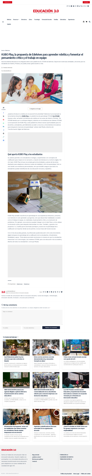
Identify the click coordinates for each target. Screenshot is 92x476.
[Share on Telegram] (3, 130)
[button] (89, 21)
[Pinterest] (78, 6)
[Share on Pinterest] (3, 119)
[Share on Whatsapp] (3, 123)
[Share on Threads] (3, 133)
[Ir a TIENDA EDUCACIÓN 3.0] (86, 21)
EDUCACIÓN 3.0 (7, 71)
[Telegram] (84, 6)
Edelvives (19, 284)
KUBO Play (25, 116)
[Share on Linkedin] (3, 126)
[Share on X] (3, 116)
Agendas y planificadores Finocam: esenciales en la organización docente (45, 428)
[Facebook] (67, 6)
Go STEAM (56, 116)
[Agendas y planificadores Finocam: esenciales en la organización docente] (46, 417)
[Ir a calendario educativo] (83, 21)
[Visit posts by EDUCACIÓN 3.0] (3, 292)
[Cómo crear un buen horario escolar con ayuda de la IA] (75, 347)
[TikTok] (80, 6)
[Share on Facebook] (3, 113)
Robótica (26, 284)
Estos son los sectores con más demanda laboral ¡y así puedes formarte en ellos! (44, 359)
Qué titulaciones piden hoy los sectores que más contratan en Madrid (14, 359)
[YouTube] (71, 6)
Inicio (2, 50)
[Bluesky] (88, 6)
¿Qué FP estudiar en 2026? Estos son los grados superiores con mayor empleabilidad (75, 428)
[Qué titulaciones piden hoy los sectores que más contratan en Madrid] (16, 347)
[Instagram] (76, 6)
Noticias (7, 50)
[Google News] (74, 6)
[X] (69, 6)
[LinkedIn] (82, 6)
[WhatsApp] (86, 6)
